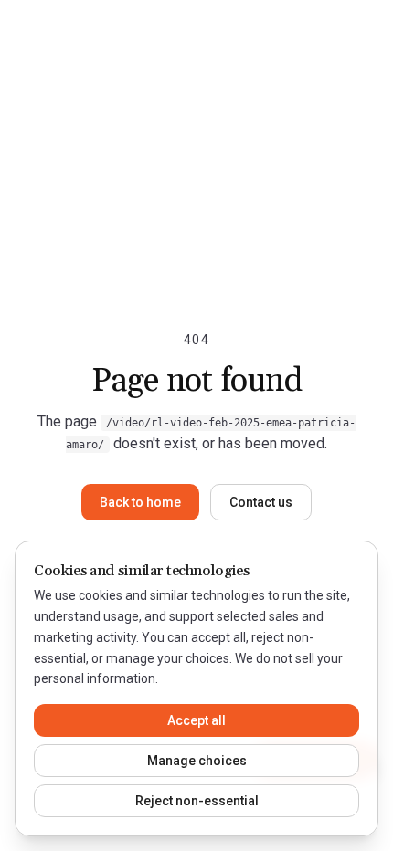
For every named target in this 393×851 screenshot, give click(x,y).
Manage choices (197, 760)
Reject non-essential (197, 800)
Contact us (260, 502)
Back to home (140, 502)
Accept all (196, 720)
